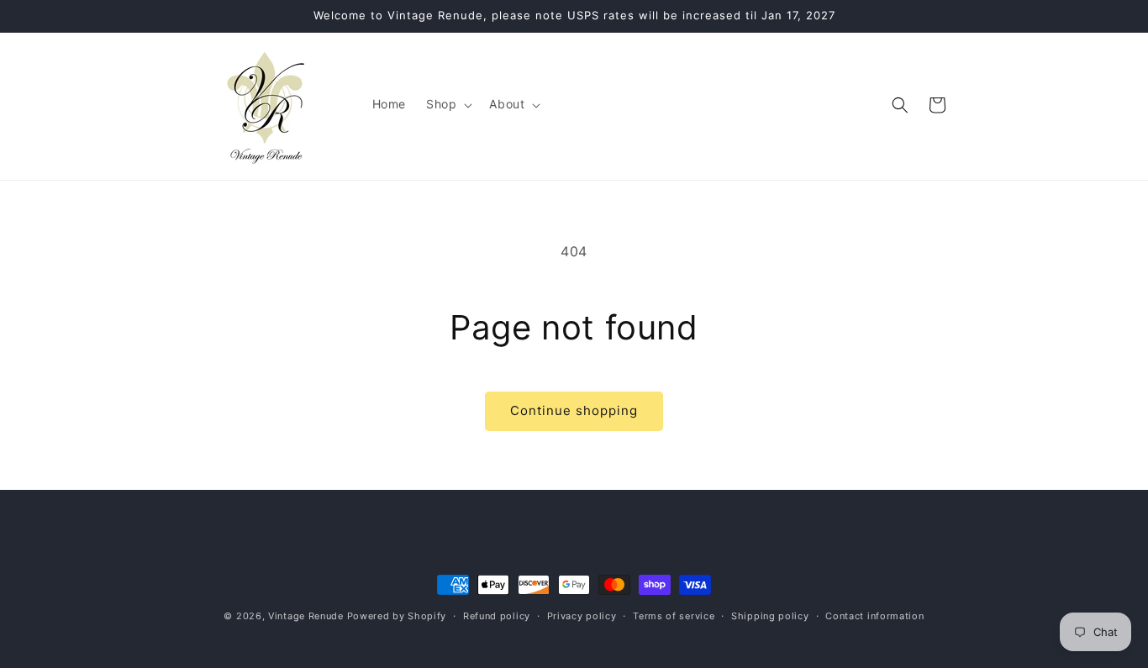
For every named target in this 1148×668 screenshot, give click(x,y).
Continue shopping (574, 410)
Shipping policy (770, 616)
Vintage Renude (306, 616)
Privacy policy (582, 616)
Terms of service (673, 616)
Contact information (874, 616)
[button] (447, 104)
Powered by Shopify (397, 616)
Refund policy (496, 616)
